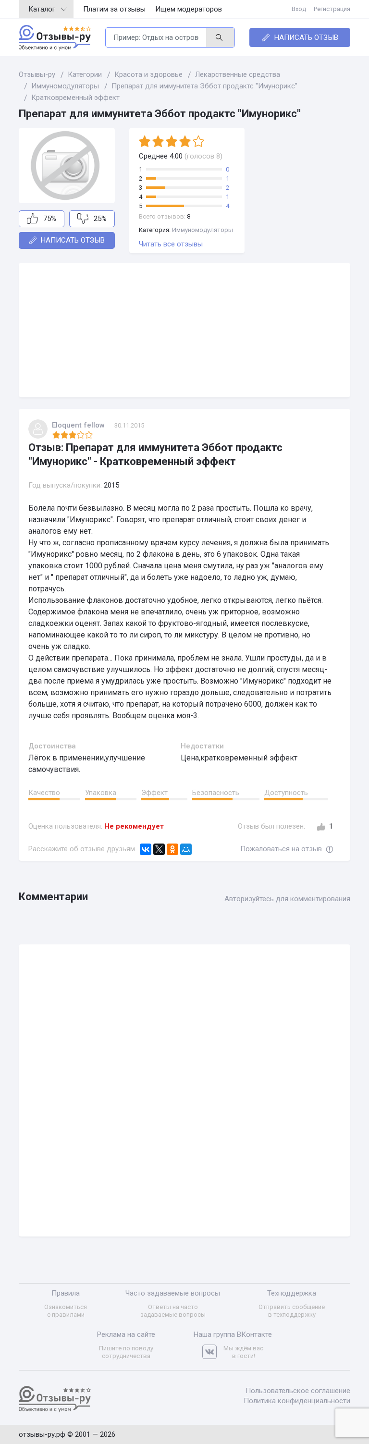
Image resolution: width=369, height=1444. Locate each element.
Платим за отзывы (114, 9)
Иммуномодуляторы (202, 229)
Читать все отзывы (171, 244)
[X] (159, 849)
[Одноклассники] (172, 849)
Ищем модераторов (188, 9)
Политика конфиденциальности (297, 1400)
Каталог (41, 9)
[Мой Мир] (186, 849)
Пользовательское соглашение (298, 1390)
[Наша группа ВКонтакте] (212, 1352)
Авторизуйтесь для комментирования (287, 898)
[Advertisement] (184, 330)
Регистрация (332, 8)
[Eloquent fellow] (38, 429)
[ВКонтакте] (145, 849)
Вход (299, 8)
